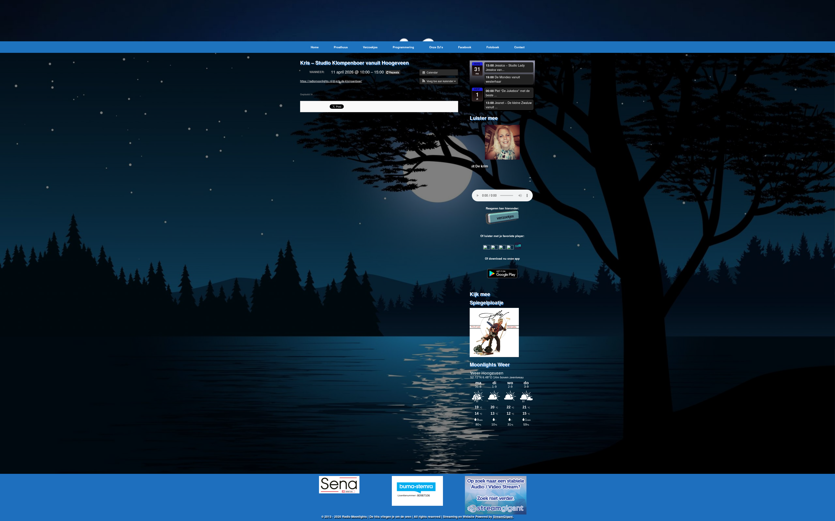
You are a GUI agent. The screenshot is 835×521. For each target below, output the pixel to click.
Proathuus (341, 47)
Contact (519, 47)
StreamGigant (503, 516)
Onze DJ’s (436, 47)
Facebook (464, 47)
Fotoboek (492, 47)
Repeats (394, 72)
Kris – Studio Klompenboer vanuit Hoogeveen (354, 62)
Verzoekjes (370, 47)
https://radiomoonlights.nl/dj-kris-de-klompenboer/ (331, 81)
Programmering (403, 47)
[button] (438, 81)
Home (315, 47)
